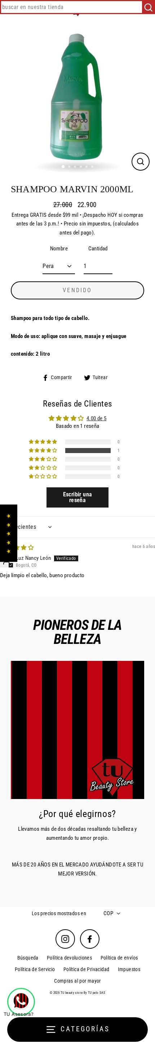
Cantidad (98, 248)
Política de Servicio (35, 969)
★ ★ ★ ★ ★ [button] (8, 533)
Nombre (59, 248)
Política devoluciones (69, 958)
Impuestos (129, 969)
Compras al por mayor (77, 981)
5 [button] (87, 167)
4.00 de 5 (96, 418)
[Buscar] (148, 7)
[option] (77, 98)
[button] (43, 450)
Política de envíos (119, 958)
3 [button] (76, 167)
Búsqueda (28, 958)
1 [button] (63, 167)
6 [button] (93, 167)
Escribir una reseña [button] (77, 497)
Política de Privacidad (86, 969)
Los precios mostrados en (59, 913)
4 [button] (81, 167)
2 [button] (70, 167)
